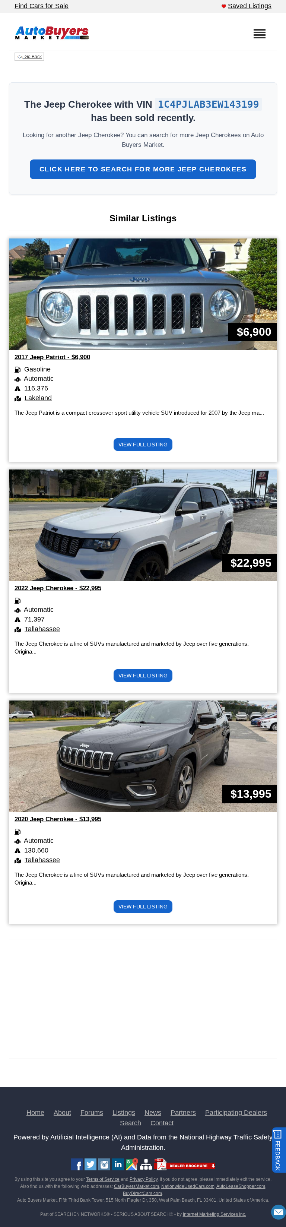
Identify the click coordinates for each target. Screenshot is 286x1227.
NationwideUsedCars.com (187, 1186)
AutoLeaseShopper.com (240, 1186)
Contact (162, 1123)
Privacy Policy (144, 1179)
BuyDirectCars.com (142, 1193)
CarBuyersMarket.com (136, 1186)
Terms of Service (103, 1179)
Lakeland (38, 398)
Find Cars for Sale (42, 6)
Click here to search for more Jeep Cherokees (143, 169)
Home (35, 1112)
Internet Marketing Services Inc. (214, 1214)
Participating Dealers (236, 1112)
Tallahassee (42, 629)
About (62, 1112)
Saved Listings (249, 6)
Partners (183, 1112)
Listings (123, 1112)
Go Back (32, 56)
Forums (91, 1112)
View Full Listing (143, 445)
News (152, 1112)
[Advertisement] (143, 999)
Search (130, 1123)
